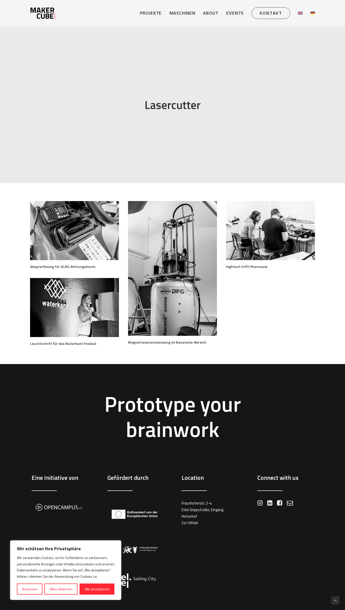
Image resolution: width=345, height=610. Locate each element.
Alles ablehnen (61, 589)
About (210, 13)
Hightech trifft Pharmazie (246, 266)
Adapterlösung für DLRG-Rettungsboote (62, 266)
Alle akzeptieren (97, 589)
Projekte (151, 13)
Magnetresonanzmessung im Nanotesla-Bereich (167, 342)
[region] (65, 570)
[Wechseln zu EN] (300, 13)
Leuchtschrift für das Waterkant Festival (63, 343)
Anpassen (29, 589)
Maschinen (182, 13)
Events (235, 13)
